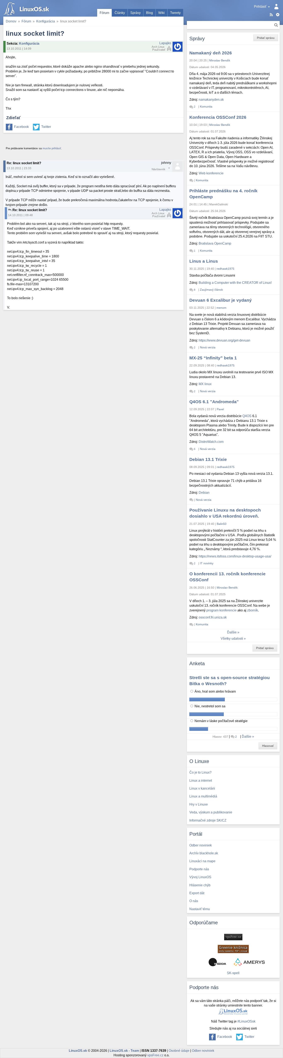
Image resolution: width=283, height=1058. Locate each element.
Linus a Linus (203, 261)
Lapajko (165, 43)
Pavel (220, 409)
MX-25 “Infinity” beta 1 (213, 357)
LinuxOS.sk (27, 8)
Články (120, 13)
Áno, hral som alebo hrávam (215, 691)
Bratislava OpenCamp (215, 243)
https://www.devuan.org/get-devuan (224, 340)
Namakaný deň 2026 (210, 52)
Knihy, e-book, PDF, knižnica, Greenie (233, 949)
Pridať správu (266, 37)
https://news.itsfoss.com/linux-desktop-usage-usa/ (235, 556)
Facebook (21, 127)
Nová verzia (207, 347)
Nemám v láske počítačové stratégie (221, 721)
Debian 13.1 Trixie (208, 459)
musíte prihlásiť (51, 148)
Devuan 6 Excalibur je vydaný (220, 300)
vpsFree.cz (155, 1055)
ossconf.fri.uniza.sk (213, 617)
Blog (149, 13)
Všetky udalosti (232, 638)
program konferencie (221, 610)
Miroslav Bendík (219, 60)
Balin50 (221, 523)
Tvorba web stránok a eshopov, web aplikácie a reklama (249, 962)
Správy (135, 13)
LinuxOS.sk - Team (124, 1050)
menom (221, 307)
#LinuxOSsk (246, 1021)
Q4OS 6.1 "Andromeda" (214, 401)
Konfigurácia (45, 21)
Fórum (104, 13)
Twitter (46, 127)
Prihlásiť (260, 6)
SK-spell (233, 973)
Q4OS (247, 416)
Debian (204, 492)
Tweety (175, 13)
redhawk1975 (225, 268)
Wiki (161, 13)
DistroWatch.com (211, 441)
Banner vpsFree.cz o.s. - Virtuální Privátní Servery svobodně (233, 937)
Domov (11, 21)
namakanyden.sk (211, 99)
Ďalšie (232, 632)
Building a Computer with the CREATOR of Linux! (235, 282)
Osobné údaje (179, 1050)
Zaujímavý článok (211, 289)
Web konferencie (211, 173)
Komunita (206, 106)
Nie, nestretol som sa (209, 706)
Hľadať (276, 25)
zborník (252, 610)
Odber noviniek (203, 1050)
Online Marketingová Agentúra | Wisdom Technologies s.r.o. (217, 962)
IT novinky (206, 563)
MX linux (205, 384)
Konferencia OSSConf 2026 (217, 117)
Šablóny (278, 15)
